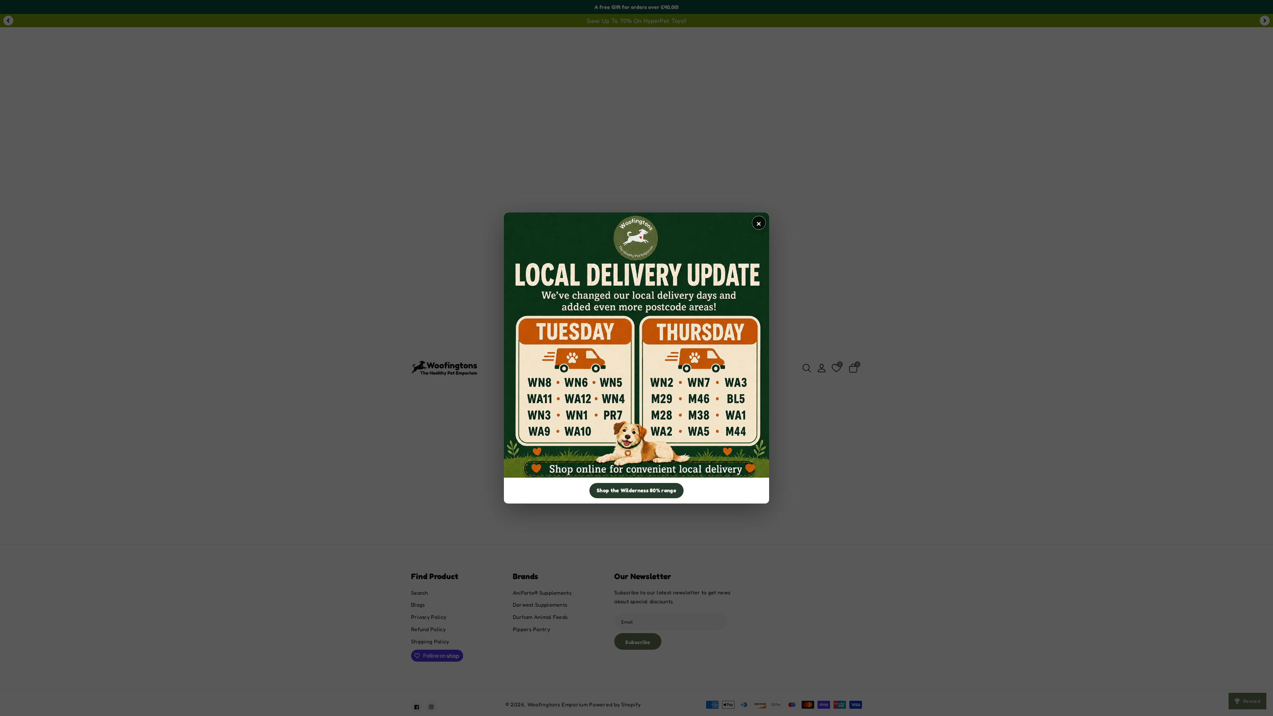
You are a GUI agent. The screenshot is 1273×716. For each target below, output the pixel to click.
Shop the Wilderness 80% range (636, 490)
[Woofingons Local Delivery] (636, 345)
